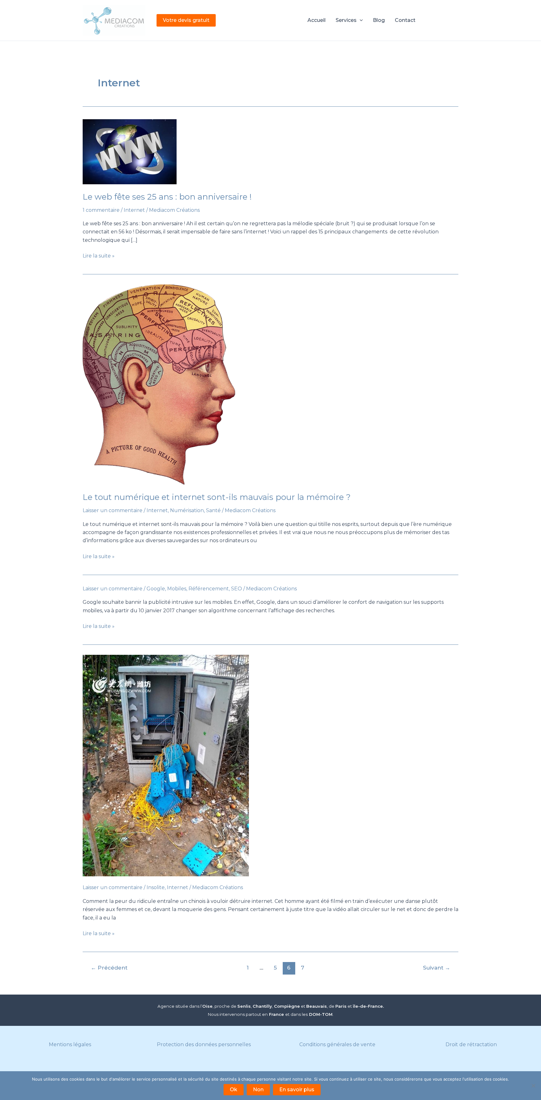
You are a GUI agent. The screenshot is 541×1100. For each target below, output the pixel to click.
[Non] (533, 1085)
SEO (236, 589)
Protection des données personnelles (204, 1044)
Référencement (208, 589)
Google (156, 589)
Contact (405, 20)
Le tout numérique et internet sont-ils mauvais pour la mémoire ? (217, 497)
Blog (379, 20)
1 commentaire (101, 210)
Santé (213, 510)
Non (258, 1089)
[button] (186, 20)
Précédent (109, 967)
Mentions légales (70, 1044)
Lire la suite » (99, 256)
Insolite (156, 887)
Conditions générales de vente (337, 1044)
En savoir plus (296, 1089)
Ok (233, 1089)
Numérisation (187, 510)
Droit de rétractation (471, 1044)
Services (346, 20)
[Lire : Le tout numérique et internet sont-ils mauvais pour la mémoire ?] (270, 384)
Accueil (316, 20)
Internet (134, 210)
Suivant (436, 967)
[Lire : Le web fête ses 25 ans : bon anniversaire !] (270, 151)
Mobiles (176, 589)
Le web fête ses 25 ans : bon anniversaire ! (167, 197)
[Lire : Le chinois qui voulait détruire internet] (270, 765)
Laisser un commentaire (112, 510)
